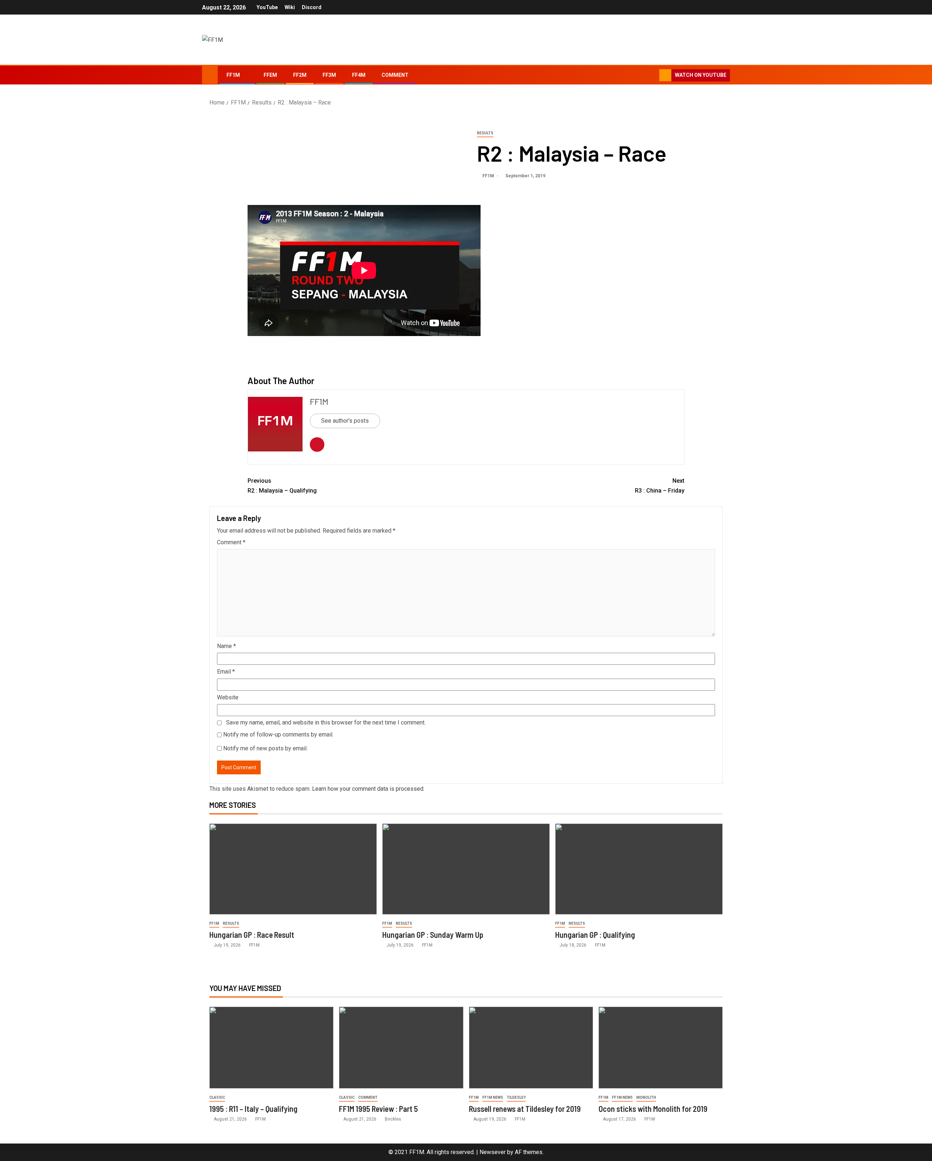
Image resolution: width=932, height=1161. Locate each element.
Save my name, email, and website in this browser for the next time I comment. (326, 722)
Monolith (646, 1097)
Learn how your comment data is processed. (368, 788)
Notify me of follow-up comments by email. (278, 734)
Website (227, 697)
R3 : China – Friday (659, 485)
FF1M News (492, 1097)
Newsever (492, 1152)
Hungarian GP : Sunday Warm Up (432, 934)
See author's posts (345, 420)
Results (485, 133)
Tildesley (516, 1097)
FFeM (270, 75)
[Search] (652, 75)
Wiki (290, 7)
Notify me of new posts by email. (265, 748)
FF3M (329, 75)
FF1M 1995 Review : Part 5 (378, 1108)
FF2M (300, 75)
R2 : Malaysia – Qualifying (282, 485)
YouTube (267, 7)
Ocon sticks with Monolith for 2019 (653, 1108)
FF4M (359, 75)
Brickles (393, 1119)
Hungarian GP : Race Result (251, 934)
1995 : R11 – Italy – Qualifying (253, 1108)
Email (226, 671)
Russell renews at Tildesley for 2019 (525, 1108)
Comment (395, 75)
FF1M (233, 75)
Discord (311, 7)
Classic (217, 1097)
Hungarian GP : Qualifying (595, 934)
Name (226, 646)
